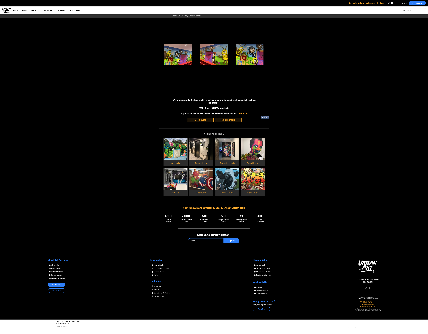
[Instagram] (366, 287)
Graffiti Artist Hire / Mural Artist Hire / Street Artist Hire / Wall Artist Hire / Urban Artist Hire (368, 309)
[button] (265, 293)
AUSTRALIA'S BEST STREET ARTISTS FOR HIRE (368, 302)
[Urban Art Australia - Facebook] (392, 3)
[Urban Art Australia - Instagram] (389, 3)
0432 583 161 (368, 282)
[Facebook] (369, 287)
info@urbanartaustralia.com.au (368, 279)
